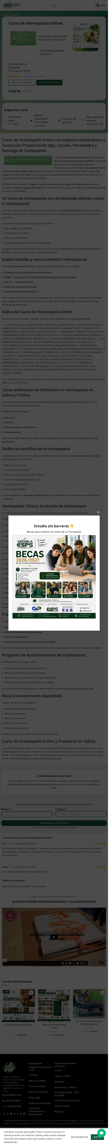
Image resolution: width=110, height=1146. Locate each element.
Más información (79, 1137)
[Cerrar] (98, 512)
